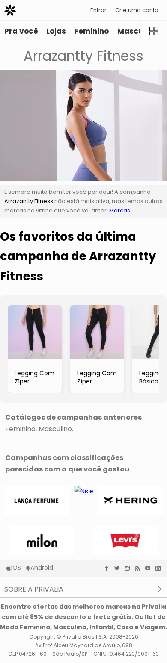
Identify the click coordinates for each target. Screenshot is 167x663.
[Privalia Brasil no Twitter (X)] (119, 568)
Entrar (98, 10)
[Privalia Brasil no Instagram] (129, 568)
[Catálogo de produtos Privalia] (153, 31)
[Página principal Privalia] (10, 10)
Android (41, 567)
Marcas (119, 210)
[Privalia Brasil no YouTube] (150, 568)
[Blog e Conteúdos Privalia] (139, 568)
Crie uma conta (136, 10)
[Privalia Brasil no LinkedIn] (160, 568)
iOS (16, 567)
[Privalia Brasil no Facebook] (109, 568)
